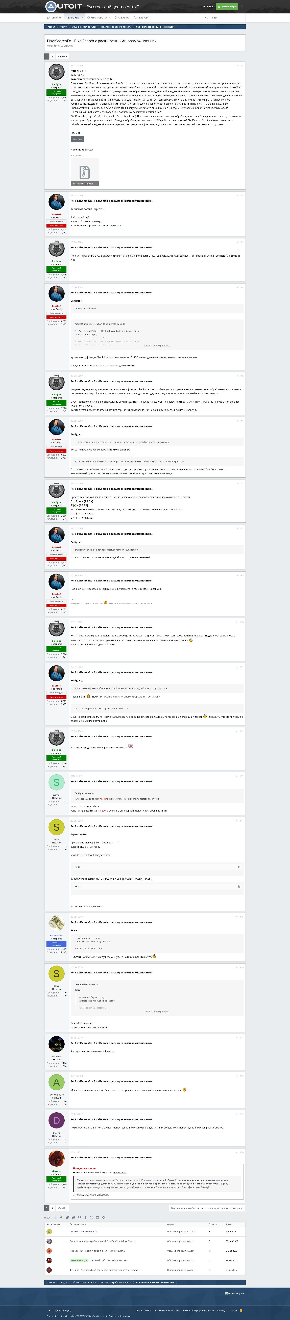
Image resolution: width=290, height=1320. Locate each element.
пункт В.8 (120, 1172)
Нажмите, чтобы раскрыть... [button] (157, 345)
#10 (242, 622)
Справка (123, 17)
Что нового (99, 17)
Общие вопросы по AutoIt (180, 1231)
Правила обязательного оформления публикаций (131, 696)
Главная (56, 17)
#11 (242, 667)
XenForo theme (113, 1316)
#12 (242, 731)
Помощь (221, 1310)
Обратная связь (144, 1310)
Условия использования (167, 1310)
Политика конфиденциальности (198, 1310)
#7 (242, 483)
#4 (242, 287)
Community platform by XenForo (74, 1316)
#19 (242, 1114)
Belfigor (88, 149)
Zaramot (56, 1056)
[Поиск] (242, 6)
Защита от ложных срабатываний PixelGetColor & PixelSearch (102, 1241)
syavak (56, 794)
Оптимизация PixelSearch (83, 1231)
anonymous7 (56, 1094)
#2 (242, 195)
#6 (242, 420)
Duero (56, 1132)
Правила (143, 17)
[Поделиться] (238, 66)
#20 (242, 1152)
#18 (242, 1075)
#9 (242, 575)
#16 (242, 967)
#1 (242, 65)
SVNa (56, 839)
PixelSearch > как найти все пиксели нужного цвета (97, 1250)
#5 (242, 375)
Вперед (61, 56)
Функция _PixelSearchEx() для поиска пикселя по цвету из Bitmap (104, 1269)
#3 (242, 242)
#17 (242, 1037)
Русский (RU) (64, 1310)
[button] (82, 17)
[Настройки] (50, 1310)
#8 (242, 528)
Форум (75, 17)
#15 (242, 916)
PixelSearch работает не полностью (98, 1260)
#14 (242, 820)
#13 (242, 776)
